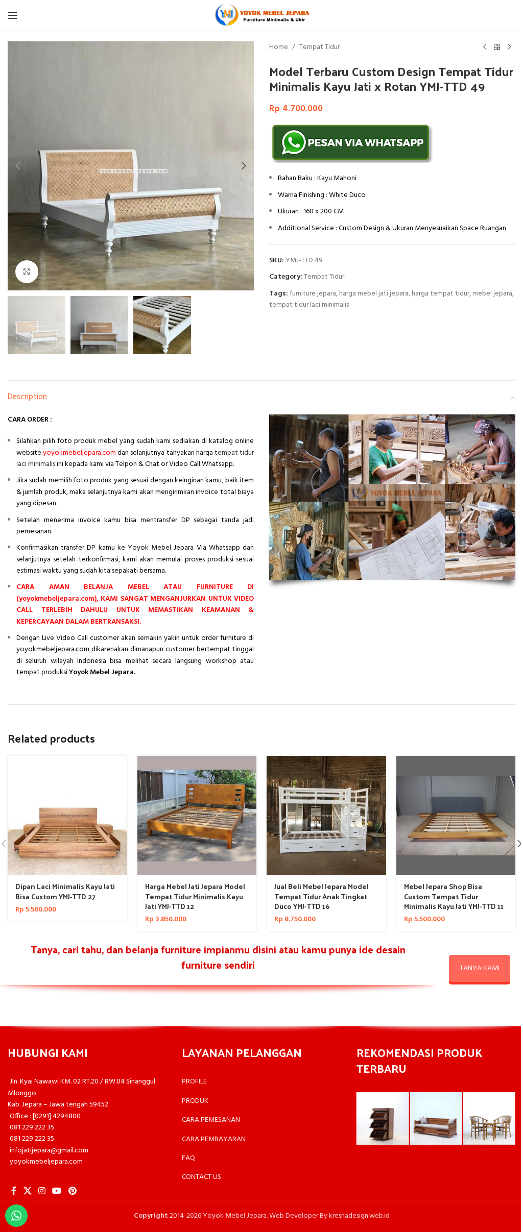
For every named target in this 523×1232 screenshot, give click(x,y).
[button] (18, 166)
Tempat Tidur (319, 47)
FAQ (188, 1158)
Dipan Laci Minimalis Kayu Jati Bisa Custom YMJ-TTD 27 (65, 891)
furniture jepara (313, 294)
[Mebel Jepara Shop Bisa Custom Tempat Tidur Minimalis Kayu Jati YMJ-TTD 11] (456, 815)
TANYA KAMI (480, 968)
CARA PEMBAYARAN (214, 1139)
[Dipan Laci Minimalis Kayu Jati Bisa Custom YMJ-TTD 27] (67, 815)
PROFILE (194, 1082)
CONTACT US (201, 1177)
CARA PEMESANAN (211, 1120)
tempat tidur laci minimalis (309, 305)
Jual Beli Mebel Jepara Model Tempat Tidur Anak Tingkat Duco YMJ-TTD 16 (321, 896)
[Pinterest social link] (72, 1192)
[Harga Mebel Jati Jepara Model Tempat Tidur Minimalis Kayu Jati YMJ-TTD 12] (197, 815)
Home (278, 47)
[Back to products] (497, 47)
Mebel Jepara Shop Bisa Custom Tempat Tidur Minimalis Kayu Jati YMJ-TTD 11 (454, 896)
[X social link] (27, 1192)
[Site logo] (261, 15)
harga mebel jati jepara (374, 294)
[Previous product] (485, 47)
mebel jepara (492, 294)
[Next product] (509, 47)
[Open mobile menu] (13, 15)
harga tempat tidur (440, 294)
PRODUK (195, 1101)
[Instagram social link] (42, 1192)
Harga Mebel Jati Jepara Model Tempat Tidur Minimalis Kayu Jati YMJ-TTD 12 (195, 896)
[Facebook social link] (14, 1192)
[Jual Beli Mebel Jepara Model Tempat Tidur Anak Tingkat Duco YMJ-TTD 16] (326, 815)
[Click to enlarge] (26, 271)
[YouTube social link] (57, 1192)
